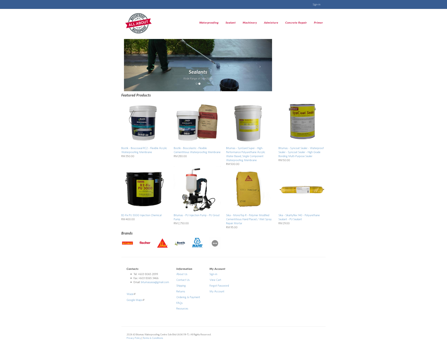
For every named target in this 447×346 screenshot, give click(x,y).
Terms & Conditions (153, 338)
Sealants (198, 72)
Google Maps (135, 299)
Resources (182, 308)
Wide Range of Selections (198, 78)
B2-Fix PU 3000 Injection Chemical (141, 215)
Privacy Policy (134, 338)
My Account (217, 291)
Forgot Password (219, 285)
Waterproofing (209, 22)
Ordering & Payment (188, 297)
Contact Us (183, 279)
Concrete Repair (296, 22)
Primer (318, 22)
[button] (135, 65)
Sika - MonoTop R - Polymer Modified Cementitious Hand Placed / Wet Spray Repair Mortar (249, 219)
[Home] (138, 23)
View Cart (215, 279)
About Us (181, 274)
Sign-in (316, 4)
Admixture (271, 22)
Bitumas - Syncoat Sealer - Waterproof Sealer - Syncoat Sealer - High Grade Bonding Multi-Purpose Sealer (301, 152)
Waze (131, 293)
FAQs (179, 302)
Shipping (181, 285)
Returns (180, 291)
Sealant (231, 22)
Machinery (250, 22)
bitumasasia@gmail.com (155, 282)
